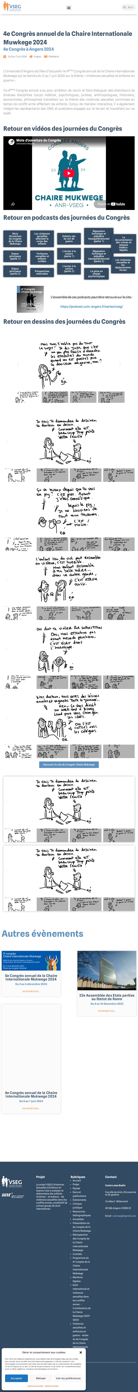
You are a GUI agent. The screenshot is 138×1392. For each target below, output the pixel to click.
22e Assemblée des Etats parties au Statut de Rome (106, 997)
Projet (76, 1184)
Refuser (41, 1378)
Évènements (79, 1200)
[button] (80, 1352)
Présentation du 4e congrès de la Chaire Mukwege (82, 1227)
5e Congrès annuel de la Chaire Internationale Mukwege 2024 (31, 977)
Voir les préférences (68, 1378)
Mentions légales (51, 1386)
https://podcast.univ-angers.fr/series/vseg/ (91, 306)
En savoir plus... (31, 991)
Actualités (78, 1219)
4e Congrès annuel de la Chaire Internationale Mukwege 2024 (31, 1094)
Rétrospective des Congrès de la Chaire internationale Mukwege (81, 1242)
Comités (77, 1254)
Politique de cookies (35, 1386)
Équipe (76, 1188)
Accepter (16, 1378)
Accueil (77, 1180)
